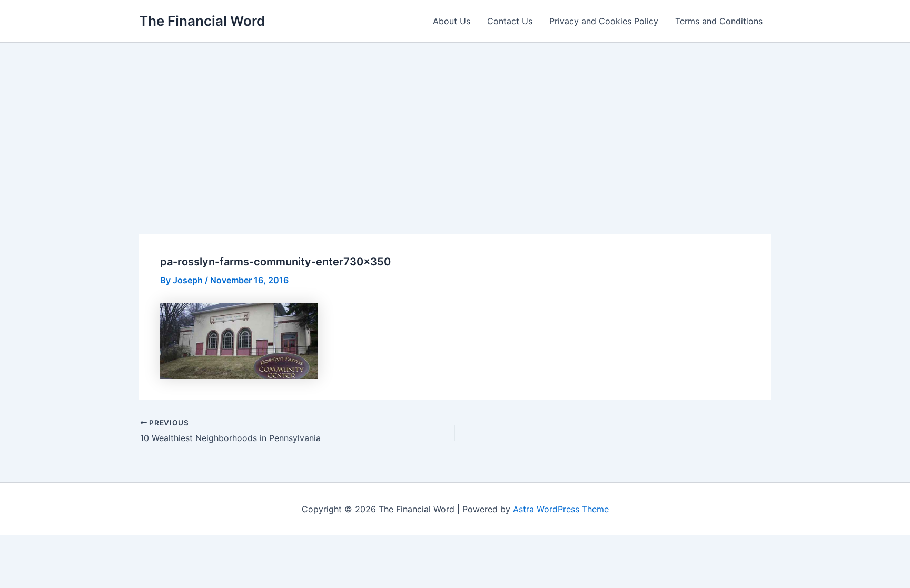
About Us (451, 21)
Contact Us (509, 21)
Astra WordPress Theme (561, 509)
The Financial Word (202, 21)
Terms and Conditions (719, 21)
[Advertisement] (455, 121)
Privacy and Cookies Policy (603, 21)
